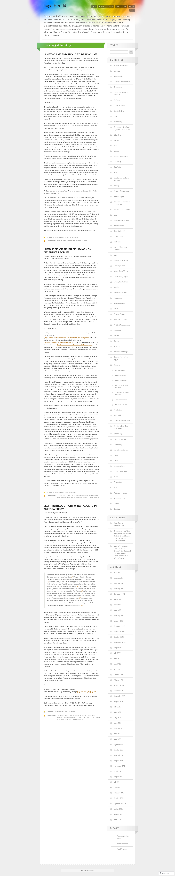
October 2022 (119, 637)
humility (60, 241)
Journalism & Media (121, 220)
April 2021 (117, 723)
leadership (117, 242)
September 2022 (120, 642)
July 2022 (117, 653)
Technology (118, 444)
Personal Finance (120, 319)
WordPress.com (122, 844)
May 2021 (117, 717)
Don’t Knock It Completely (119, 524)
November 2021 (119, 685)
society (85, 497)
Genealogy (117, 162)
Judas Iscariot (119, 226)
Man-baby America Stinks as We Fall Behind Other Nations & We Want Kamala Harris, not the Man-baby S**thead (122, 552)
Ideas (117, 6)
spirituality (118, 434)
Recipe (116, 341)
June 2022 (117, 658)
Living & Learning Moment (120, 248)
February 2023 (119, 615)
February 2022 (119, 680)
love (115, 255)
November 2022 (119, 632)
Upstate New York (120, 471)
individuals (78, 497)
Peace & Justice (119, 314)
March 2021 (118, 728)
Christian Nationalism (122, 82)
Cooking (117, 100)
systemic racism (120, 439)
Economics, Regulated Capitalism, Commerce (122, 128)
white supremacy (120, 498)
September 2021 (119, 696)
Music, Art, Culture (121, 282)
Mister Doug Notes (121, 271)
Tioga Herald (54, 5)
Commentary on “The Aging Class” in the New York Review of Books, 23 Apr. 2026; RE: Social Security (122, 536)
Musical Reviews (121, 380)
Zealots (116, 503)
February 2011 (119, 793)
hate (115, 172)
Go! (131, 52)
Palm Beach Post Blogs (123, 837)
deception (94, 496)
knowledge (67, 241)
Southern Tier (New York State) (121, 427)
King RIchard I (119, 231)
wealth (96, 497)
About (94, 6)
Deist (115, 116)
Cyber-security (119, 105)
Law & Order (118, 236)
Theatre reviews (71, 237)
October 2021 (118, 691)
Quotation (117, 330)
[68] (82, 605)
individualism (68, 497)
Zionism (117, 509)
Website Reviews (121, 405)
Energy (116, 140)
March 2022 (118, 675)
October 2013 (118, 750)
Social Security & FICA (122, 421)
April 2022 (118, 669)
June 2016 (117, 734)
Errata (116, 145)
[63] (72, 577)
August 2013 (118, 761)
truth (91, 497)
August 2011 (118, 777)
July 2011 (117, 782)
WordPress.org (122, 849)
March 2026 (118, 578)
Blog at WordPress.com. (87, 870)
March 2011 (118, 787)
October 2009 (119, 798)
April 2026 (117, 572)
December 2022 (119, 626)
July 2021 (117, 707)
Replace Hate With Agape (121, 358)
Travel (124, 6)
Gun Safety (118, 167)
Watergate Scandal (120, 493)
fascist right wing (89, 716)
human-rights (119, 196)
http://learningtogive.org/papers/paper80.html (59, 342)
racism (116, 336)
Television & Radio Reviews (122, 394)
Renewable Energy (121, 352)
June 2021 (117, 712)
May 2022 (117, 664)
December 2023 (119, 594)
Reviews (131, 6)
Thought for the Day (121, 450)
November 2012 (119, 766)
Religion (117, 346)
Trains (116, 455)
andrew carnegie (72, 496)
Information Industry (122, 209)
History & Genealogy (121, 191)
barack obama (84, 496)
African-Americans (121, 65)
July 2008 (117, 820)
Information (110, 6)
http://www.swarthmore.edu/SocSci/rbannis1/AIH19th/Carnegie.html (67, 338)
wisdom (85, 241)
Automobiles (118, 76)
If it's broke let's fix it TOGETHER (122, 203)
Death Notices (119, 111)
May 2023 (117, 610)
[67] (80, 598)
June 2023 (117, 605)
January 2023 (118, 621)
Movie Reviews (120, 375)
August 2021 (118, 701)
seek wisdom (77, 241)
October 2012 (118, 771)
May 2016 (117, 739)
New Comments (70, 492)
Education (117, 135)
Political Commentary (122, 325)
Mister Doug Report (121, 276)
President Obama (93, 717)
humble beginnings (64, 717)
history (116, 186)
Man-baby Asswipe (121, 260)
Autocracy (117, 71)
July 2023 (117, 599)
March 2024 (118, 583)
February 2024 (119, 589)
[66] (82, 591)
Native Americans (120, 292)
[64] (48, 582)
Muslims (117, 287)
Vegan (116, 477)
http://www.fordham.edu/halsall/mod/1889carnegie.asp (75, 345)
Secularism (118, 410)
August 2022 (118, 648)
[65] (78, 586)
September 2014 (119, 744)
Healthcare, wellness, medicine (121, 179)
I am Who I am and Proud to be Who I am (70, 54)
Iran (115, 215)
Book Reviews (120, 370)
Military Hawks (119, 266)
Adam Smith (61, 496)
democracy (118, 122)
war (115, 487)
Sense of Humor (120, 415)
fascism (116, 151)
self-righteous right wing (67, 719)
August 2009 (118, 809)
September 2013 (119, 755)
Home (132, 10)
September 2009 (120, 803)
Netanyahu (118, 298)
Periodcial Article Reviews (121, 386)
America (101, 6)
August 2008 (118, 814)
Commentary (59, 237)
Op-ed (116, 309)
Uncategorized (119, 466)
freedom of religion (121, 156)
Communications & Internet (121, 93)
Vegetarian (118, 482)
